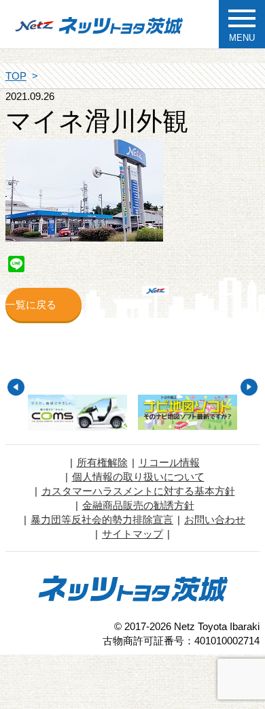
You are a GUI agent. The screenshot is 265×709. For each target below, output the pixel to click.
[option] (77, 413)
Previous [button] (15, 386)
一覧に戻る (30, 304)
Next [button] (249, 386)
